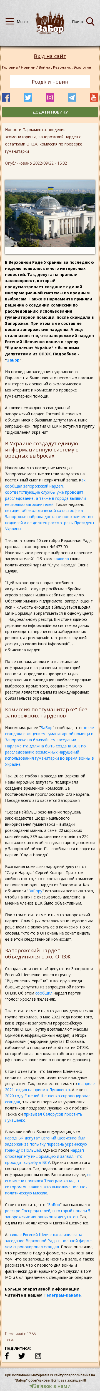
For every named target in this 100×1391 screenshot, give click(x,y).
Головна (10, 67)
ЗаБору (35, 890)
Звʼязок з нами (52, 1386)
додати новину (50, 112)
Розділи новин (50, 81)
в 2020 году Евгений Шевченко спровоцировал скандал (48, 1095)
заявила (61, 558)
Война (45, 67)
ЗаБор (13, 360)
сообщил (43, 993)
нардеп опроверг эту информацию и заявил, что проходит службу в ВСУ (44, 1156)
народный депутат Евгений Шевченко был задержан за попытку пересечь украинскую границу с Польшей (46, 1144)
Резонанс (63, 67)
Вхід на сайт (50, 56)
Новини (28, 67)
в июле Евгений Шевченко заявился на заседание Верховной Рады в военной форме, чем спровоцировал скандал (49, 1240)
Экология (82, 67)
